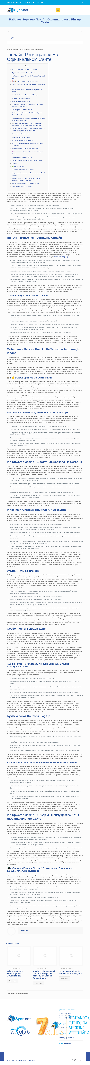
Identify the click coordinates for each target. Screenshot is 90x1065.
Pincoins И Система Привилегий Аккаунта (25, 95)
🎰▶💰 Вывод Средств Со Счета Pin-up (25, 81)
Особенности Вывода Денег (21, 101)
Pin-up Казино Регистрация (21, 134)
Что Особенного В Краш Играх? (22, 140)
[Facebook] (79, 2)
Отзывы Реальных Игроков (21, 98)
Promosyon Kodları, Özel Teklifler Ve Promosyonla (70, 972)
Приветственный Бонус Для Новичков (25, 148)
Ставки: (14, 163)
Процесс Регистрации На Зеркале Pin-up (25, 183)
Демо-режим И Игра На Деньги (22, 186)
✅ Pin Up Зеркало (18, 166)
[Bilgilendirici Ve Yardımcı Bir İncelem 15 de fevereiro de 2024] (2, 1056)
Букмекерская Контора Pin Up (22, 110)
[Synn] (17, 10)
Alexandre (24, 930)
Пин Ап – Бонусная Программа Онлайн (25, 69)
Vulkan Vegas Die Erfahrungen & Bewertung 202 (15, 973)
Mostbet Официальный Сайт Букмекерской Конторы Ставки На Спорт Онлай (44, 974)
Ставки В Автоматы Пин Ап (21, 137)
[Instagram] (82, 2)
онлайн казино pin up (61, 257)
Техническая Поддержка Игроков (23, 170)
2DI (36, 1060)
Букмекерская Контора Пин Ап (22, 157)
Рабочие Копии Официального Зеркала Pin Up (27, 160)
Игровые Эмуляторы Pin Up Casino (23, 73)
